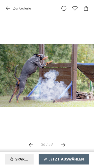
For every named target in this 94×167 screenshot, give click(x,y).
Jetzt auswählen (66, 159)
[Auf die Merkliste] (75, 8)
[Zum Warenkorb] (86, 8)
